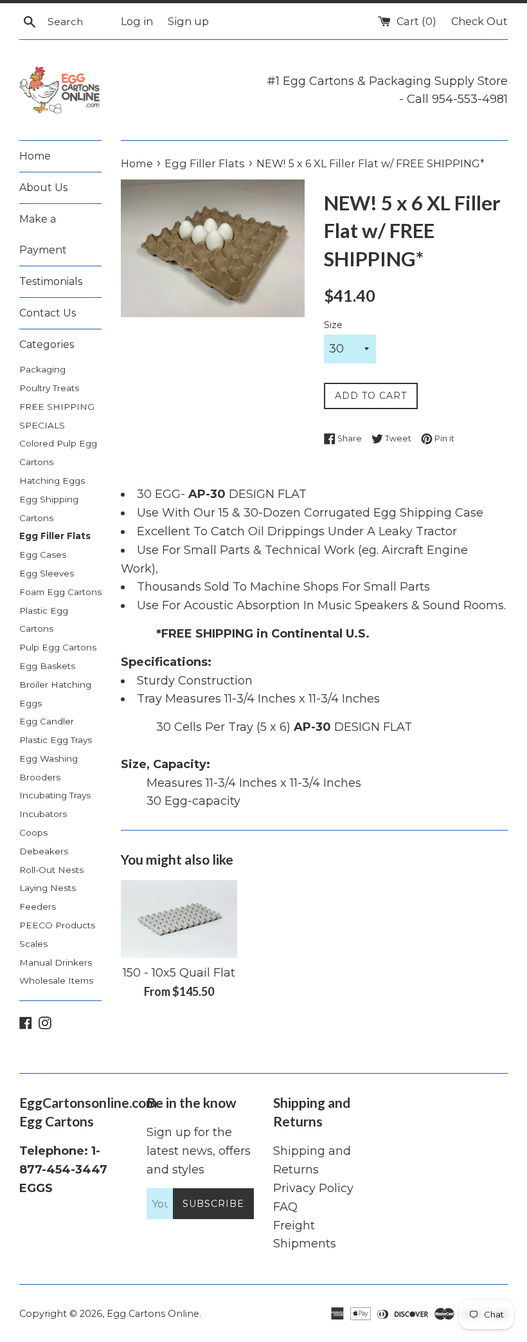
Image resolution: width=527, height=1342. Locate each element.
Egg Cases (42, 554)
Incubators (43, 814)
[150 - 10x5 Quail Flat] (179, 918)
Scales (33, 944)
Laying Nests (47, 888)
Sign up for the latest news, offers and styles (199, 1151)
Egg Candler (46, 721)
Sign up (188, 21)
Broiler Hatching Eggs (55, 693)
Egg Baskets (47, 666)
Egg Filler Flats (55, 536)
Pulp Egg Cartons (57, 647)
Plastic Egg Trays (55, 740)
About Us (43, 187)
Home (35, 156)
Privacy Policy (313, 1188)
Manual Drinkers (55, 962)
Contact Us (47, 313)
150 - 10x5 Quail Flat (179, 973)
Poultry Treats (49, 388)
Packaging (42, 369)
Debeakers (43, 851)
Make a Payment (43, 234)
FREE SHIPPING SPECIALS (56, 415)
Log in (137, 21)
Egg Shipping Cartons (48, 508)
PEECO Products (57, 925)
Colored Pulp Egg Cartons (58, 452)
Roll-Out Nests (51, 870)
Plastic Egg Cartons (43, 619)
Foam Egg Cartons (60, 592)
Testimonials (50, 281)
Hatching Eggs (52, 480)
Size (333, 325)
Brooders (39, 777)
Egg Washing (48, 758)
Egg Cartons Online (153, 1313)
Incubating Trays (55, 795)
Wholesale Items (56, 980)
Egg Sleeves (46, 573)
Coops (33, 832)
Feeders (37, 906)
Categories (46, 344)
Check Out (479, 21)
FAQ (285, 1207)
